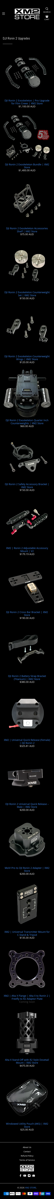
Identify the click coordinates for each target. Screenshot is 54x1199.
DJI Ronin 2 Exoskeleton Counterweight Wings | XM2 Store (27, 358)
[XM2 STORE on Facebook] (20, 1176)
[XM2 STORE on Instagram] (29, 1176)
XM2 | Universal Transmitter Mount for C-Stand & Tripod (27, 933)
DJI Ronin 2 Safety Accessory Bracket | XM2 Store (27, 485)
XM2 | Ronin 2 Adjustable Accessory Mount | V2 (27, 549)
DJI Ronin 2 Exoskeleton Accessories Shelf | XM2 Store (27, 230)
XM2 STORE (30, 1187)
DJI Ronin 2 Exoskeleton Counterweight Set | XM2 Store (27, 294)
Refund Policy (27, 1155)
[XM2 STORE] (27, 14)
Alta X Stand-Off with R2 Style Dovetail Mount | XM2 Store (27, 1061)
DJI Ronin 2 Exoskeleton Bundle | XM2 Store (27, 166)
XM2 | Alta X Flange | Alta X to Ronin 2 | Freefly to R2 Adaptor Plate (27, 997)
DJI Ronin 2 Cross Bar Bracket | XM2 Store (27, 613)
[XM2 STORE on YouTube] (24, 1176)
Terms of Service (27, 1160)
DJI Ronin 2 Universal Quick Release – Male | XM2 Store (27, 805)
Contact (27, 1151)
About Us (27, 1147)
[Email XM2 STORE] (33, 1176)
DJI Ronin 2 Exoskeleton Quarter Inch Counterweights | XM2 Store (27, 422)
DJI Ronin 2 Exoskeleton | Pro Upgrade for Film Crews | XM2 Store (27, 102)
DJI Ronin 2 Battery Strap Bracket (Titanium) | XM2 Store (27, 677)
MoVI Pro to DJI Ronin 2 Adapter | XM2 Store (27, 869)
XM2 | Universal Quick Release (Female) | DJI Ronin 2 (27, 741)
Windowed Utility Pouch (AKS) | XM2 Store (27, 1125)
